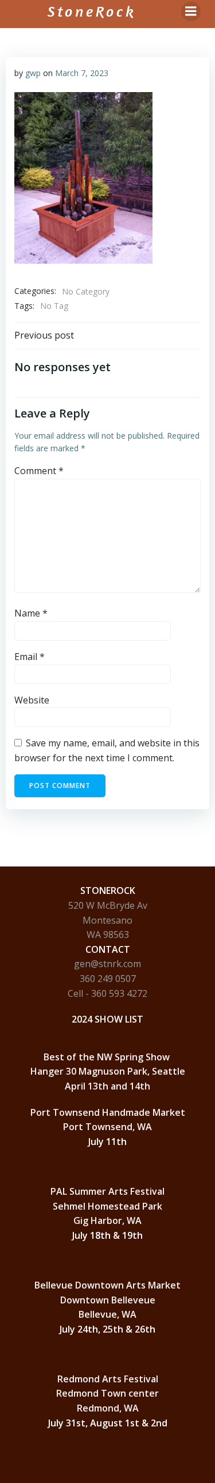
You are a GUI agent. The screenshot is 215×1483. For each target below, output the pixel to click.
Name (31, 613)
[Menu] (191, 11)
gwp (33, 72)
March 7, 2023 (81, 72)
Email (29, 656)
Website (31, 700)
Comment (39, 470)
